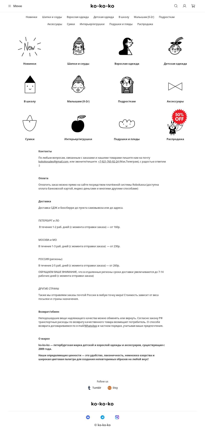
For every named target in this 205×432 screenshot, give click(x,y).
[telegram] (102, 417)
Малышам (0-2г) (144, 17)
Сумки (71, 24)
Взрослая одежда (78, 17)
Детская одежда (104, 17)
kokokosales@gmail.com (53, 161)
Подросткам (167, 17)
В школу (124, 17)
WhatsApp (91, 326)
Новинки (31, 17)
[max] (117, 417)
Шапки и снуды (52, 17)
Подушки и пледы (121, 24)
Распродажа (145, 24)
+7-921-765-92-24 (108, 161)
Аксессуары (54, 24)
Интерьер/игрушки (92, 24)
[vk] (88, 417)
